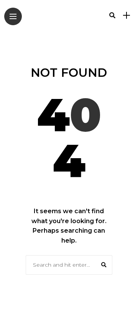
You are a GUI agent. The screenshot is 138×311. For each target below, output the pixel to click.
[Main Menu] (13, 16)
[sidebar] (126, 15)
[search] (112, 15)
